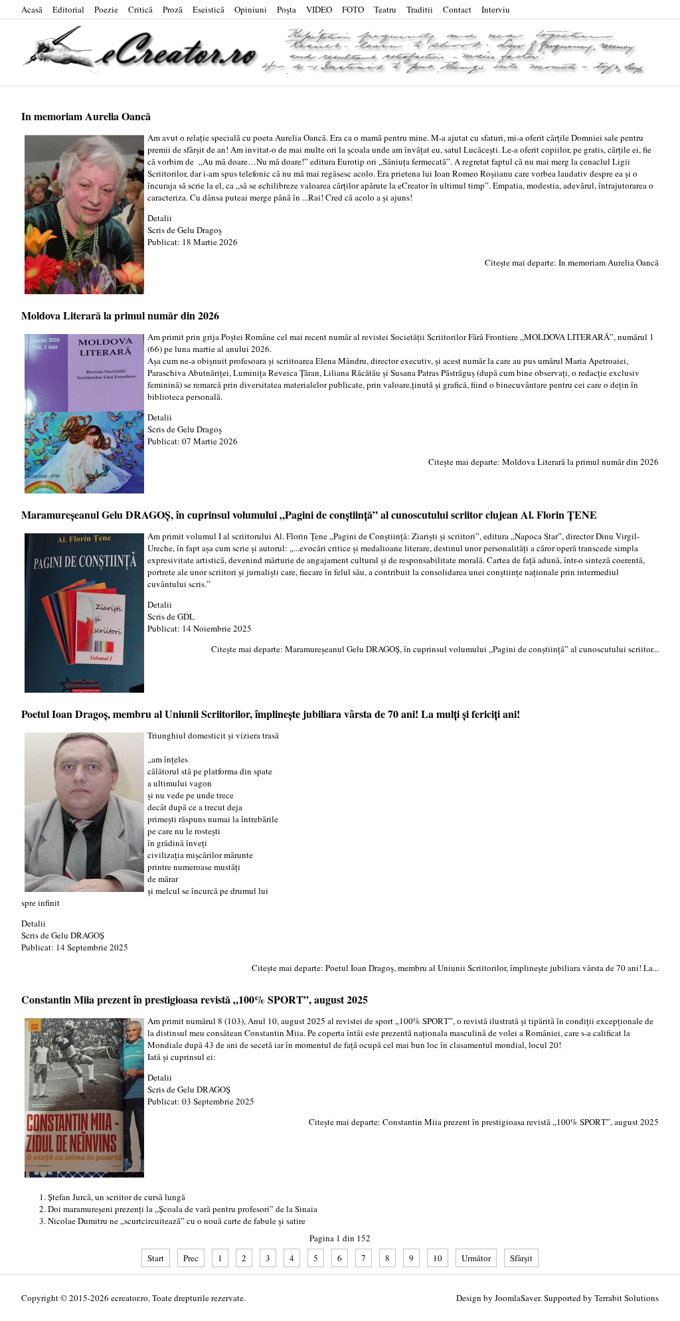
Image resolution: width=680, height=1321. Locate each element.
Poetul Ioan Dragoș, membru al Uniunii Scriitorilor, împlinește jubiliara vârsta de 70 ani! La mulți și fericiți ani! (270, 713)
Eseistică (208, 9)
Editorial (68, 9)
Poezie (106, 9)
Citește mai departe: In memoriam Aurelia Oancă (572, 262)
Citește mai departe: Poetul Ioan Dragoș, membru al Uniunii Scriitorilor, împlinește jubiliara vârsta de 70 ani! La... (455, 968)
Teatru (385, 9)
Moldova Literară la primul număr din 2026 (120, 315)
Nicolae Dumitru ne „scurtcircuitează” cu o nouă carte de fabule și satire (176, 1221)
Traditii (419, 9)
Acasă (31, 9)
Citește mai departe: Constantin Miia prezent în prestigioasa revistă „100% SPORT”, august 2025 (484, 1122)
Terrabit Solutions (626, 1298)
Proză (173, 9)
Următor (476, 1258)
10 (437, 1258)
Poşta (286, 9)
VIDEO (319, 9)
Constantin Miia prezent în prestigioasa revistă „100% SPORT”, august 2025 (194, 999)
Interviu (495, 9)
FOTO (353, 9)
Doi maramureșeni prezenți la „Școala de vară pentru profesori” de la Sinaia (182, 1209)
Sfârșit (521, 1258)
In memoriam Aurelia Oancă (86, 116)
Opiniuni (250, 9)
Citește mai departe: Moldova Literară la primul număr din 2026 (543, 462)
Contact (457, 9)
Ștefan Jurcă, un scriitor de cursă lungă (116, 1197)
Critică (140, 9)
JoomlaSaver (517, 1298)
